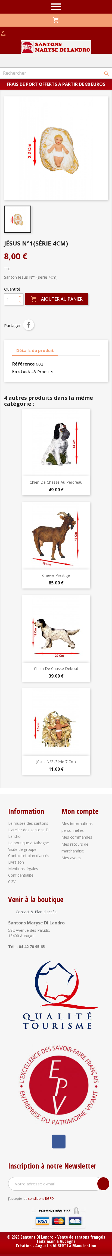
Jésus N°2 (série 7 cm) (56, 761)
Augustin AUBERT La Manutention (65, 1246)
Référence (23, 364)
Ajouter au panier (57, 299)
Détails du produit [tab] (35, 350)
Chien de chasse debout (56, 668)
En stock (21, 371)
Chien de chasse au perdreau (56, 482)
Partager (28, 324)
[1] (103, 1183)
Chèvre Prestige (56, 575)
